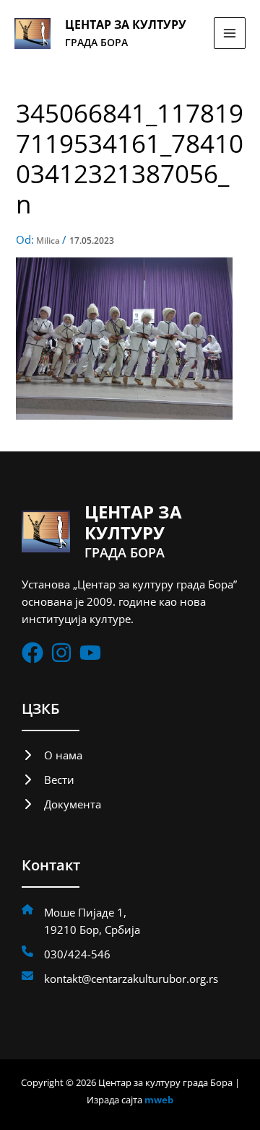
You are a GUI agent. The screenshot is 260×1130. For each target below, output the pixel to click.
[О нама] (52, 755)
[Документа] (61, 804)
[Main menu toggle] (230, 33)
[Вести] (48, 779)
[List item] (32, 652)
